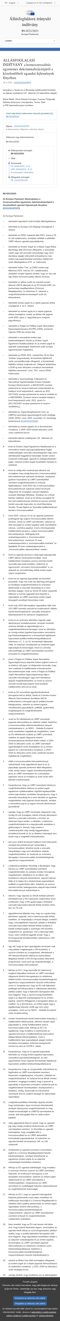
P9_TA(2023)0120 (19, 180)
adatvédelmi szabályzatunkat (43, 1312)
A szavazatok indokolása (22, 172)
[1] (19, 406)
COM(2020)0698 (29, 421)
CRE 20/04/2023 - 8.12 (21, 169)
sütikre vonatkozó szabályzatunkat (21, 1316)
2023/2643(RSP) (22, 82)
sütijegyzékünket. (46, 1316)
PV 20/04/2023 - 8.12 (20, 166)
